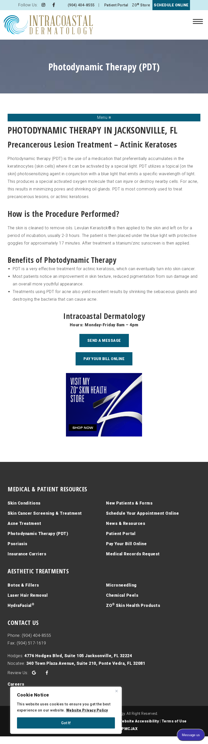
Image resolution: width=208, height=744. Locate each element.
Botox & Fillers (23, 585)
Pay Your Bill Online (104, 359)
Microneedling (121, 585)
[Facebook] (53, 5)
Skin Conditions (24, 503)
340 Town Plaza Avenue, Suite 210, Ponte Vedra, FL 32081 (85, 663)
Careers (16, 684)
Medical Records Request (133, 554)
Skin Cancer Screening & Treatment (45, 513)
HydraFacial (21, 605)
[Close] (116, 691)
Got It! (66, 723)
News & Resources (125, 523)
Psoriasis (17, 543)
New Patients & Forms (129, 503)
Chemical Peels (122, 595)
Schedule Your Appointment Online (142, 513)
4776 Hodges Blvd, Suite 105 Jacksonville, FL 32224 (78, 655)
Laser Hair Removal (28, 595)
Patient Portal (116, 5)
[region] (66, 710)
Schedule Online (171, 5)
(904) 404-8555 (81, 5)
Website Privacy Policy (87, 710)
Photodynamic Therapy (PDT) (38, 533)
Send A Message (104, 340)
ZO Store (141, 5)
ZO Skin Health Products (133, 605)
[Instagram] (43, 5)
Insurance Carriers (27, 554)
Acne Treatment (24, 523)
